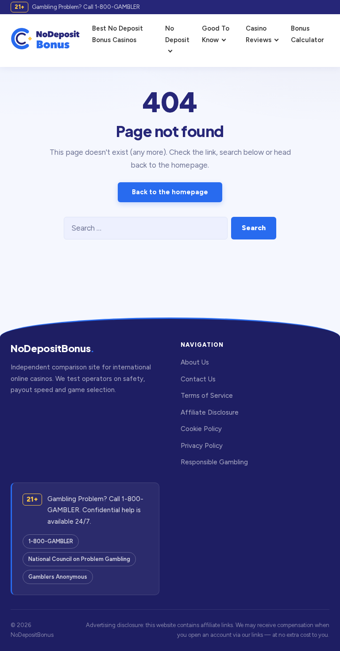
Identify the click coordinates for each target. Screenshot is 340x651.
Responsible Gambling (214, 462)
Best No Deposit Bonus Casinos (117, 34)
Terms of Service (207, 396)
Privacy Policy (202, 446)
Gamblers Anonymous (57, 576)
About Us (195, 362)
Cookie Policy (201, 429)
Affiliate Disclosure (210, 412)
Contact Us (198, 379)
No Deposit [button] (177, 34)
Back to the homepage (170, 192)
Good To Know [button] (215, 34)
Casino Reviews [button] (258, 34)
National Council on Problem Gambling (79, 559)
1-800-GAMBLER (50, 541)
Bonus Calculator (307, 34)
